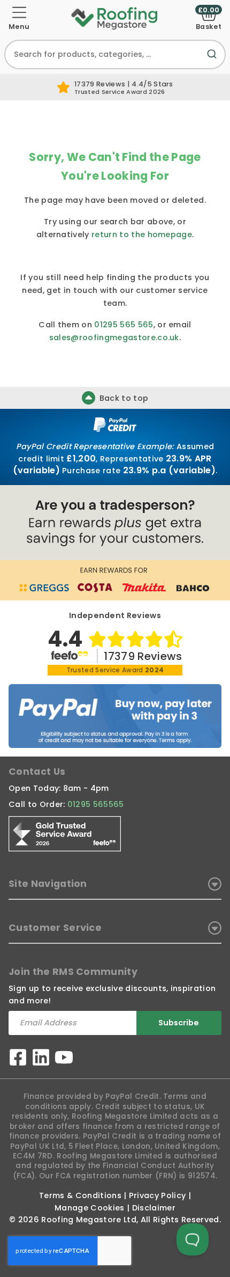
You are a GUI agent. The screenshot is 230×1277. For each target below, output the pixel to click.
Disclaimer (153, 1207)
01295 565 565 (123, 324)
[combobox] (115, 54)
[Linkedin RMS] (41, 1059)
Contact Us (37, 771)
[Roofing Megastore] (115, 17)
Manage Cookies (89, 1207)
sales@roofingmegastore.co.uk (114, 337)
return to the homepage (141, 234)
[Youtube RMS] (64, 1059)
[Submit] (214, 60)
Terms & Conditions (80, 1195)
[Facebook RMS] (18, 1059)
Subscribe (178, 1022)
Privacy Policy (157, 1195)
